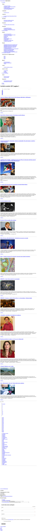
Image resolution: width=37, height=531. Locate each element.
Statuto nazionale (6, 77)
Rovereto (3, 454)
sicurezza (3, 455)
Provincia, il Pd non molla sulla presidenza (8, 220)
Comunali (3, 438)
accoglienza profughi (5, 433)
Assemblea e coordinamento (6, 500)
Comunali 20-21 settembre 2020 (8, 40)
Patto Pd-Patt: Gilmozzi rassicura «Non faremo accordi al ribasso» (12, 115)
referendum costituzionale (5, 452)
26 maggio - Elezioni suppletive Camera (9, 34)
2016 (3, 425)
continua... (1, 112)
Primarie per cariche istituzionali (8, 50)
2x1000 (5, 71)
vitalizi (3, 463)
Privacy (1, 529)
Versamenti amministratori (7, 62)
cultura (3, 439)
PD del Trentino (2, 0)
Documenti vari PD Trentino (8, 21)
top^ (1, 528)
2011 (3, 429)
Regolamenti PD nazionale (8, 81)
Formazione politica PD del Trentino (9, 24)
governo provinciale (5, 446)
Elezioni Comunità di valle (8, 38)
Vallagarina (3, 460)
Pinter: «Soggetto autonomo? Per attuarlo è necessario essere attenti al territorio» (15, 256)
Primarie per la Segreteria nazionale (9, 49)
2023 (4, 56)
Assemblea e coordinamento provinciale (9, 6)
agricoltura (3, 434)
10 (2, 411)
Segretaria (3, 499)
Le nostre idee (4, 16)
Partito (3, 449)
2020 (3, 422)
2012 (3, 428)
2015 (3, 426)
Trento (3, 456)
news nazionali (4, 448)
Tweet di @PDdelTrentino (4, 488)
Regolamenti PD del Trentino (8, 80)
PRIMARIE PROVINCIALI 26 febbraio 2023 (10, 44)
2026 (4, 58)
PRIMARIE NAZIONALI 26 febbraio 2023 (10, 45)
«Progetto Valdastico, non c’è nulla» (7, 366)
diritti (3, 440)
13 (2, 413)
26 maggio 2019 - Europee (8, 35)
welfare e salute (4, 464)
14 (2, 414)
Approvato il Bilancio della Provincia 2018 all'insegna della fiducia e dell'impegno (15, 97)
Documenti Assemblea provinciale (9, 20)
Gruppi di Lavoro (6, 12)
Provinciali (3, 451)
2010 (3, 430)
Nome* (18, 510)
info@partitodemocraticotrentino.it (7, 496)
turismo (3, 457)
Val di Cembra (4, 458)
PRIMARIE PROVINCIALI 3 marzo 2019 (10, 46)
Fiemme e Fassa (4, 444)
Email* (18, 507)
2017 (3, 424)
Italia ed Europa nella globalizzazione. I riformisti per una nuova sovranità (14, 238)
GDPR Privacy (3, 518)
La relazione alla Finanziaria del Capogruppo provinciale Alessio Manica (13, 184)
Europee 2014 (6, 36)
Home (3, 83)
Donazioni (5, 72)
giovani (3, 445)
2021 (3, 421)
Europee (3, 443)
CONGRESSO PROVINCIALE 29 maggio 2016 (11, 48)
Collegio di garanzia (7, 7)
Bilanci (5, 63)
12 (2, 412)
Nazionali (5, 37)
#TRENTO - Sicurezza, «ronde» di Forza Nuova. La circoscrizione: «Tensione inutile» (16, 298)
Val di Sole (3, 459)
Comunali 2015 (6, 39)
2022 (3, 420)
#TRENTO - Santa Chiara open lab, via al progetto (9, 278)
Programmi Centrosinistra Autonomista (9, 29)
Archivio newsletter (3, 526)
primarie (3, 450)
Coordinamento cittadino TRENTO (9, 8)
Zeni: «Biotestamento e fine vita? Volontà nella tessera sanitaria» (12, 383)
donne (3, 441)
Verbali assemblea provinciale (8, 67)
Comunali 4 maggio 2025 (7, 41)
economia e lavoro (4, 442)
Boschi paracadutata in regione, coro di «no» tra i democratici (11, 339)
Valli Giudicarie (4, 462)
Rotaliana (3, 453)
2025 (4, 57)
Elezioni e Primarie (5, 30)
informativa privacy (10, 519)
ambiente (3, 435)
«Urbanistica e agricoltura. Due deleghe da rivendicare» (10, 315)
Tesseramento (6, 70)
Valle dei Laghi (4, 461)
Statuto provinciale (6, 76)
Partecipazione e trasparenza (6, 52)
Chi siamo (3, 2)
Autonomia (3, 436)
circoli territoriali (4, 437)
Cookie (1, 530)
